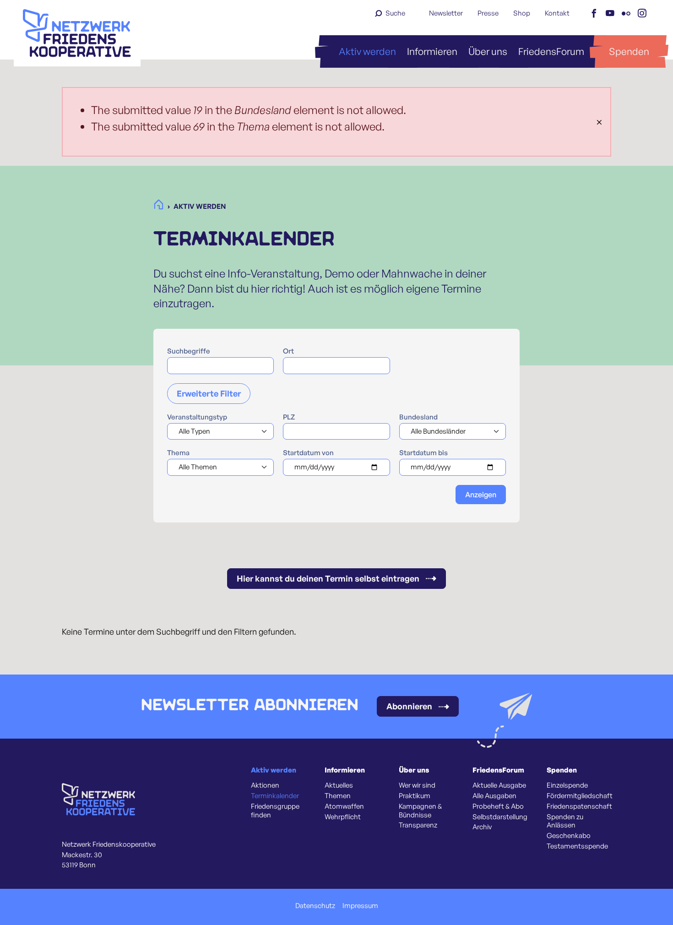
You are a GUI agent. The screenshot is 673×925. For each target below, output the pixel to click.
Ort (288, 351)
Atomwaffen (344, 806)
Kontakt (557, 13)
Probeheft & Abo (498, 806)
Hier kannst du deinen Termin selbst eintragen (328, 578)
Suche (395, 13)
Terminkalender (275, 796)
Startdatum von (308, 453)
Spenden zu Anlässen (565, 821)
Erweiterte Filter (209, 393)
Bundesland (418, 417)
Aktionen (265, 785)
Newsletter (446, 13)
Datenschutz (315, 906)
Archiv (482, 827)
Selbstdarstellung (499, 817)
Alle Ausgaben (494, 796)
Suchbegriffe (188, 351)
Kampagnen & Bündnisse (420, 810)
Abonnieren (409, 706)
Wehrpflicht (343, 817)
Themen (338, 796)
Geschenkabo (569, 836)
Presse (488, 13)
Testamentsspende (577, 846)
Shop (521, 13)
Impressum (360, 906)
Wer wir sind (417, 785)
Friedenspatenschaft (579, 806)
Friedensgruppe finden (275, 810)
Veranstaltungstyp (197, 417)
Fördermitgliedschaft (580, 796)
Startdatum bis (423, 453)
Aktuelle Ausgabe (499, 785)
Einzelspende (567, 785)
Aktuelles (339, 785)
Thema (178, 453)
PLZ (289, 417)
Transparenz (418, 825)
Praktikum (414, 796)
